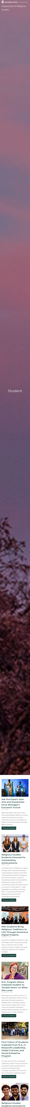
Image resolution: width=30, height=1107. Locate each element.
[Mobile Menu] (26, 2)
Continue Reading (9, 828)
